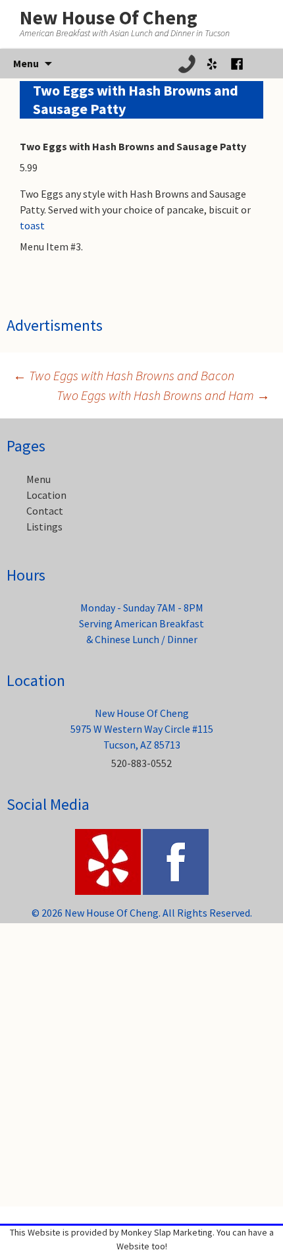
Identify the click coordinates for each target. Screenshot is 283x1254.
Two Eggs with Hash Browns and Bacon (123, 375)
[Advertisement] (141, 1065)
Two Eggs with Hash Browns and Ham (163, 395)
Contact (44, 510)
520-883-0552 (141, 763)
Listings (44, 526)
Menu (38, 479)
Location (46, 494)
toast (32, 225)
